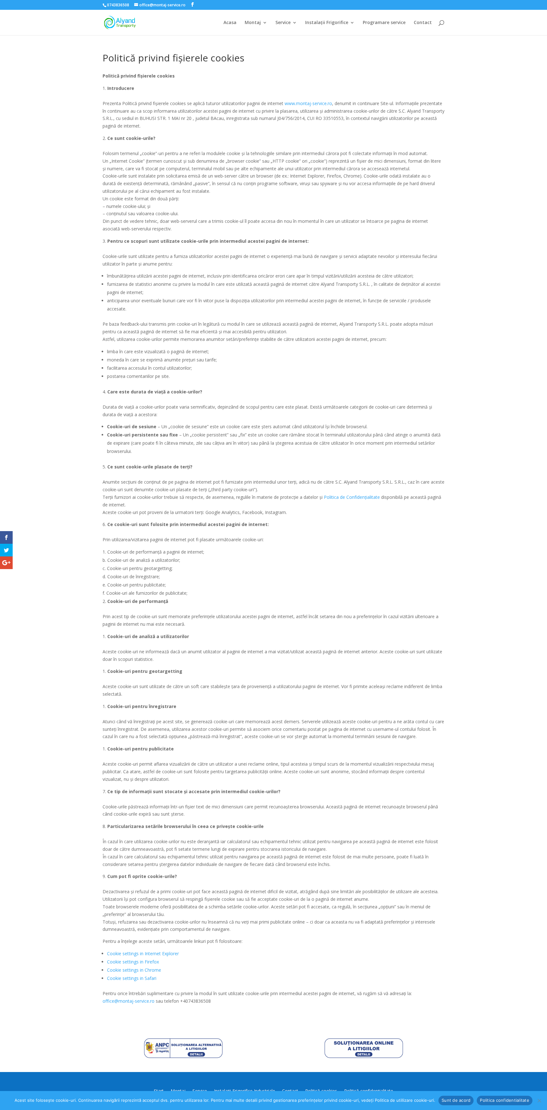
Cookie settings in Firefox (133, 962)
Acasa (229, 22)
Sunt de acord (456, 1100)
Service (283, 22)
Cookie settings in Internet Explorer (143, 953)
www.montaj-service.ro (308, 103)
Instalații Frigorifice (326, 22)
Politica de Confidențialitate (352, 497)
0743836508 (118, 5)
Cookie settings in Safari (131, 978)
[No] (539, 1100)
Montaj (253, 22)
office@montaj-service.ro (128, 1001)
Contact (423, 22)
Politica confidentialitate (504, 1100)
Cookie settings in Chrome (134, 970)
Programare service (384, 22)
